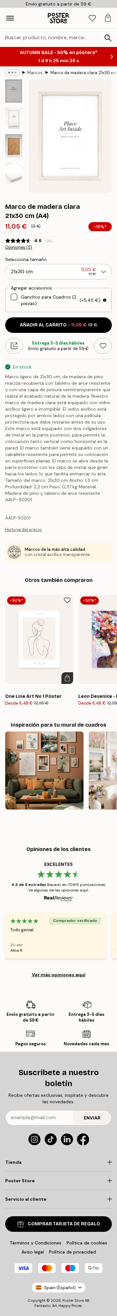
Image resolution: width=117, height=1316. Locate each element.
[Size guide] (14, 346)
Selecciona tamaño (26, 259)
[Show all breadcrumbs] (12, 72)
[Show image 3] (13, 146)
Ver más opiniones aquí (58, 975)
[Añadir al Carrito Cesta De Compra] (67, 678)
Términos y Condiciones (35, 1243)
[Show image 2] (13, 118)
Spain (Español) (60, 1287)
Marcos (35, 72)
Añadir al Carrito (59, 325)
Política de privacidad (72, 1252)
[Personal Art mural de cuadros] (44, 771)
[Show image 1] (13, 91)
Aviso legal (32, 1252)
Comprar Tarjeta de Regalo (64, 1224)
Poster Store (73, 1300)
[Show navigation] (10, 18)
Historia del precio (23, 529)
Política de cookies (87, 1243)
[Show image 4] (13, 173)
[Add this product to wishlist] (103, 346)
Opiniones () (18, 247)
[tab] (92, 18)
